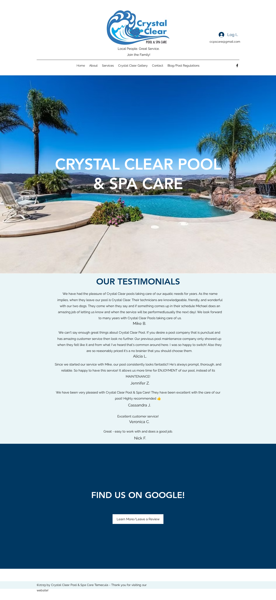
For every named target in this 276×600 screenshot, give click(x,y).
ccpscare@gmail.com (225, 41)
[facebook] (237, 65)
